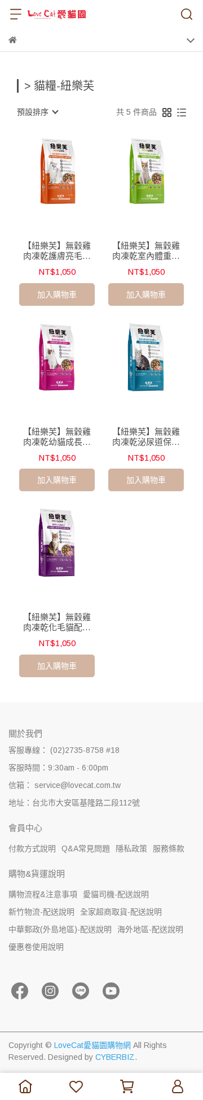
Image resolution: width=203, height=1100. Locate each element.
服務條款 (168, 848)
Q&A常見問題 (85, 848)
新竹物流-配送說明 (41, 911)
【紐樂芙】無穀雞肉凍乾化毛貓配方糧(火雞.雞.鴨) (57, 622)
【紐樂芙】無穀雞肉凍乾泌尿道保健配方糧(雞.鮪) (146, 437)
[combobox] (37, 112)
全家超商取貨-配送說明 (121, 911)
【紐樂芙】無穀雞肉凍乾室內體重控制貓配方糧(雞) (146, 251)
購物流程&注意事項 (42, 894)
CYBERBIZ (115, 1057)
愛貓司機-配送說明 (116, 894)
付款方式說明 (32, 848)
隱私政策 (131, 848)
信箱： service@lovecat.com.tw (64, 785)
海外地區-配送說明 (150, 929)
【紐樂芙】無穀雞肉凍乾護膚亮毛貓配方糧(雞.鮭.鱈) (57, 251)
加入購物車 (57, 294)
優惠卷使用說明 (36, 946)
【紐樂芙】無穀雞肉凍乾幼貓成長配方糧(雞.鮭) (57, 437)
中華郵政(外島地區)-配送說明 (60, 929)
